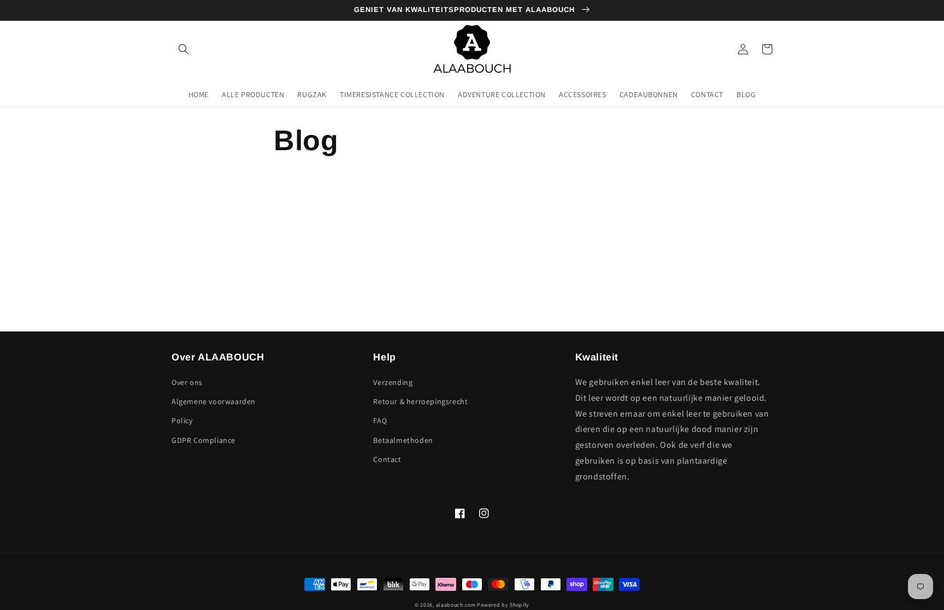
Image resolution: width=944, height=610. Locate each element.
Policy (182, 420)
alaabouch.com (456, 604)
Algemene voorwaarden (214, 401)
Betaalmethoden (403, 440)
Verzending (392, 382)
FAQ (380, 420)
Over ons (187, 382)
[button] (184, 49)
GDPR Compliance (203, 440)
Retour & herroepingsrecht (420, 401)
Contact (387, 459)
